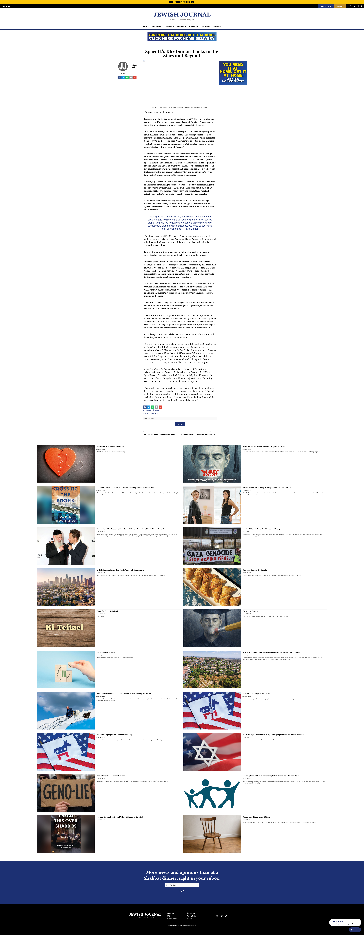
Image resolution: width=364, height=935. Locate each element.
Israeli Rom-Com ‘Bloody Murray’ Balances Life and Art (267, 488)
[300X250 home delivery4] (233, 73)
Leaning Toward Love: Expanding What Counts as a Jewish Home (271, 776)
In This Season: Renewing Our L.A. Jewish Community (120, 570)
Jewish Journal (182, 15)
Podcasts (180, 27)
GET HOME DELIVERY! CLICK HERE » (182, 2)
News (145, 27)
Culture (169, 27)
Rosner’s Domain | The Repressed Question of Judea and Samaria (271, 652)
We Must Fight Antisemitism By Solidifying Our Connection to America (273, 735)
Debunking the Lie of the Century (110, 776)
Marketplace (193, 27)
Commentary (156, 27)
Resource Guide (172, 919)
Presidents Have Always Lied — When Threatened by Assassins (123, 693)
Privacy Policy (192, 916)
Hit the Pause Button (105, 652)
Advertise (170, 913)
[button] (119, 77)
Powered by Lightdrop (190, 925)
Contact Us (191, 913)
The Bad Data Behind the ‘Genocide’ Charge (262, 529)
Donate (189, 919)
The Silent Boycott (250, 611)
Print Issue (217, 27)
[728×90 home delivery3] (182, 36)
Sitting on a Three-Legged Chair (256, 817)
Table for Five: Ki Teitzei (107, 611)
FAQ (168, 916)
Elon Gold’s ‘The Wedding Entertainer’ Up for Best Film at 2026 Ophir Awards (130, 529)
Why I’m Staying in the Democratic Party (114, 735)
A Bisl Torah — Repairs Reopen (110, 446)
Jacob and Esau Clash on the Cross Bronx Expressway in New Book (125, 488)
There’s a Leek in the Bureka (255, 570)
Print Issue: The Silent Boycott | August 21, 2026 (264, 446)
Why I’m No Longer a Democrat (256, 693)
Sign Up (180, 424)
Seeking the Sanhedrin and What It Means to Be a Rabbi (120, 817)
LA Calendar (205, 27)
